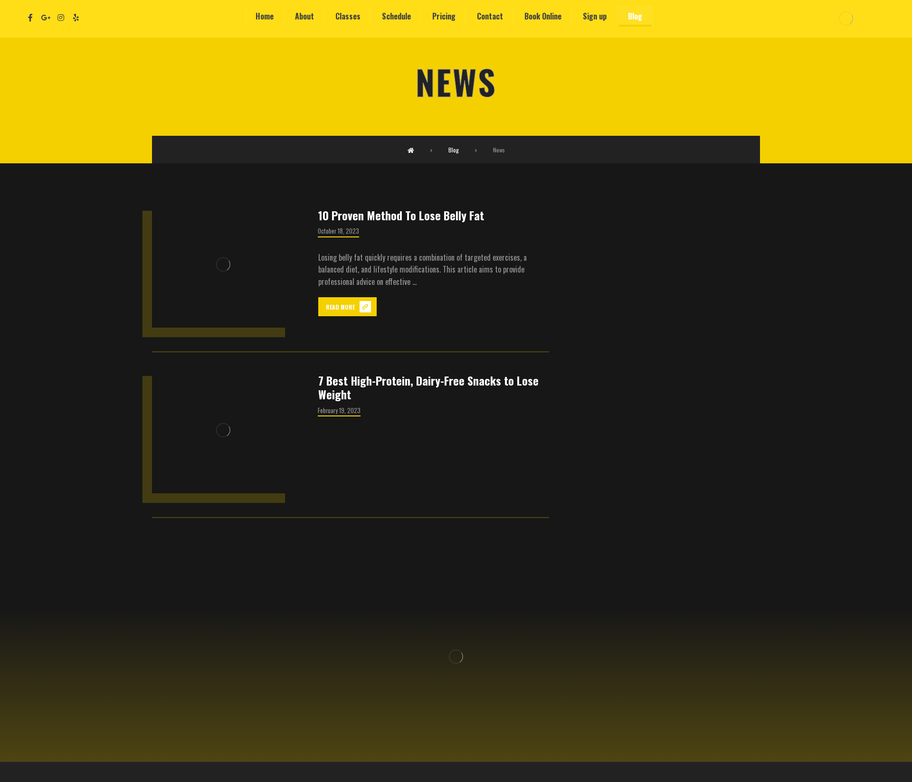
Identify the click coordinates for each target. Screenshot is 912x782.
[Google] (45, 17)
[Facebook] (30, 17)
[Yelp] (76, 17)
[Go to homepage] (411, 150)
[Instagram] (60, 17)
